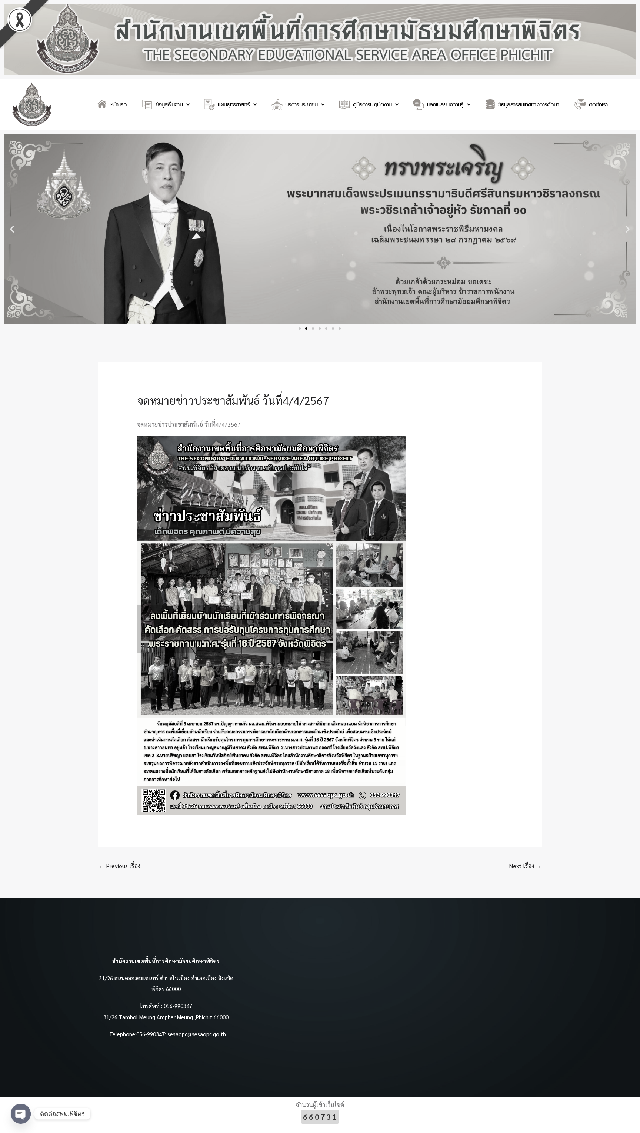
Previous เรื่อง (119, 866)
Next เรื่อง (525, 866)
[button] (12, 228)
